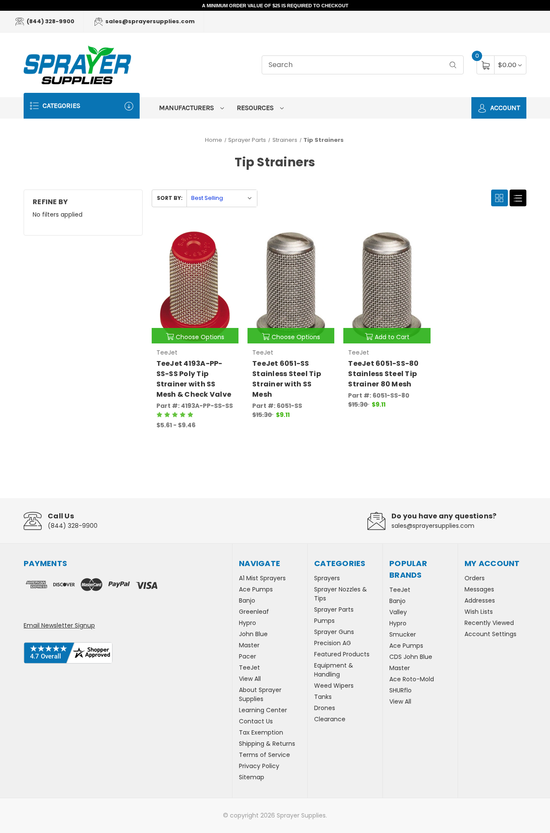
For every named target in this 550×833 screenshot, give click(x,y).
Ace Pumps (256, 589)
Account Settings (490, 634)
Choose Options (200, 337)
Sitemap (251, 777)
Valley (398, 612)
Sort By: (170, 198)
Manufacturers (187, 108)
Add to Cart (392, 337)
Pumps (324, 620)
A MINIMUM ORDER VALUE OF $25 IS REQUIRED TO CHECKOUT (275, 5)
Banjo (247, 600)
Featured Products (342, 654)
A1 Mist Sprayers (262, 578)
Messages (479, 589)
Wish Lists (478, 611)
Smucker (402, 634)
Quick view (204, 238)
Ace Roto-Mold (411, 679)
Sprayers (327, 578)
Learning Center (263, 710)
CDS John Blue (410, 656)
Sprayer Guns (334, 632)
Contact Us (256, 721)
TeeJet (249, 667)
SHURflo (400, 690)
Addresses (479, 600)
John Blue (253, 634)
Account (504, 108)
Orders (474, 578)
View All (250, 678)
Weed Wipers (334, 685)
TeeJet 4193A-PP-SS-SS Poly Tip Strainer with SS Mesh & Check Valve (194, 378)
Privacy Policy (259, 766)
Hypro (247, 623)
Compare (225, 238)
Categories (60, 105)
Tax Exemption (261, 732)
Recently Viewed (489, 623)
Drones (324, 708)
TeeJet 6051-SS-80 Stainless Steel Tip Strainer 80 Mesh (383, 373)
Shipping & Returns (267, 743)
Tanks (323, 696)
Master (249, 645)
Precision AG (332, 643)
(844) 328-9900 (49, 21)
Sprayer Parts (334, 609)
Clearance (329, 719)
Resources (256, 108)
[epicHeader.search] (453, 65)
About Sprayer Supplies (260, 694)
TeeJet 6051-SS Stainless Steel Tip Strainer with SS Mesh (286, 378)
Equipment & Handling (333, 670)
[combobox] (363, 65)
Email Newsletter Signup (59, 625)
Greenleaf (254, 611)
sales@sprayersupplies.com (149, 21)
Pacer (247, 656)
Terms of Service (264, 754)
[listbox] (221, 198)
